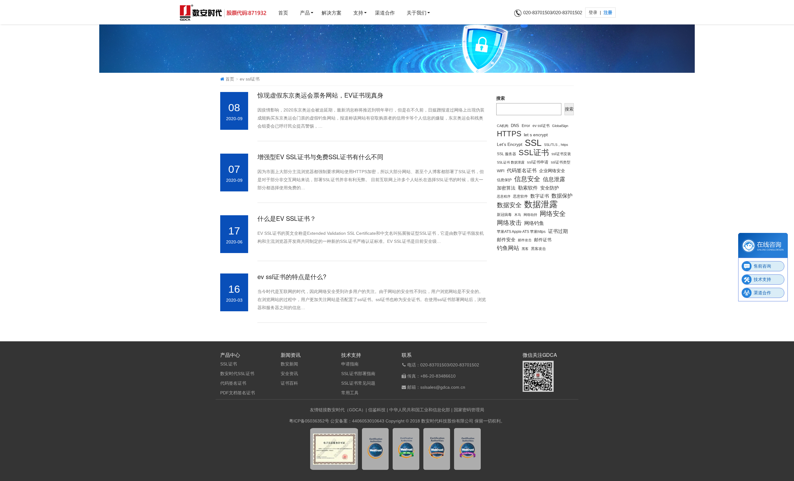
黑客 (525, 249)
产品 (305, 12)
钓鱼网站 (508, 248)
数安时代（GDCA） (346, 409)
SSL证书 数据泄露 (510, 162)
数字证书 (539, 196)
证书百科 (289, 383)
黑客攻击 (538, 249)
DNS (515, 126)
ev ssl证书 (541, 126)
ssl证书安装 (561, 154)
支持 (358, 12)
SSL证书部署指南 (358, 373)
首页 (283, 12)
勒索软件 (528, 187)
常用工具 (350, 392)
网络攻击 (509, 222)
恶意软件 (520, 196)
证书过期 (558, 231)
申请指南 (350, 363)
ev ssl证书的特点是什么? (291, 276)
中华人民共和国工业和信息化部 (419, 409)
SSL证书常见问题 (358, 383)
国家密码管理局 (469, 409)
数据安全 (509, 205)
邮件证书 (542, 239)
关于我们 (416, 12)
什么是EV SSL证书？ (286, 218)
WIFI (500, 171)
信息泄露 (554, 179)
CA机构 (502, 126)
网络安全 (553, 213)
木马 (517, 214)
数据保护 (562, 196)
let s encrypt (536, 134)
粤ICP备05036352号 (309, 420)
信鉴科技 (377, 409)
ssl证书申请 (537, 162)
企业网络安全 (552, 170)
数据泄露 (541, 204)
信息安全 (527, 179)
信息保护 (504, 180)
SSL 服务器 (506, 154)
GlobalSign (560, 126)
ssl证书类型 (560, 162)
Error (526, 126)
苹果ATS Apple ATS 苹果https (521, 232)
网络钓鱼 (534, 223)
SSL (533, 143)
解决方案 (331, 12)
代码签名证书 (522, 170)
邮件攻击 (525, 240)
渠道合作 (385, 12)
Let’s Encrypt (509, 144)
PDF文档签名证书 (237, 392)
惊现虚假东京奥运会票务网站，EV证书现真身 (320, 94)
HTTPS (509, 134)
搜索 (500, 98)
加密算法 (506, 188)
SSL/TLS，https (556, 144)
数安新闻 (289, 363)
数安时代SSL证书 (237, 373)
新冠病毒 (504, 214)
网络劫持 (530, 214)
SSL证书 (534, 153)
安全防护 (549, 187)
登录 (594, 12)
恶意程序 (504, 196)
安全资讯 (289, 373)
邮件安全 (506, 239)
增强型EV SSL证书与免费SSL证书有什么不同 (320, 156)
